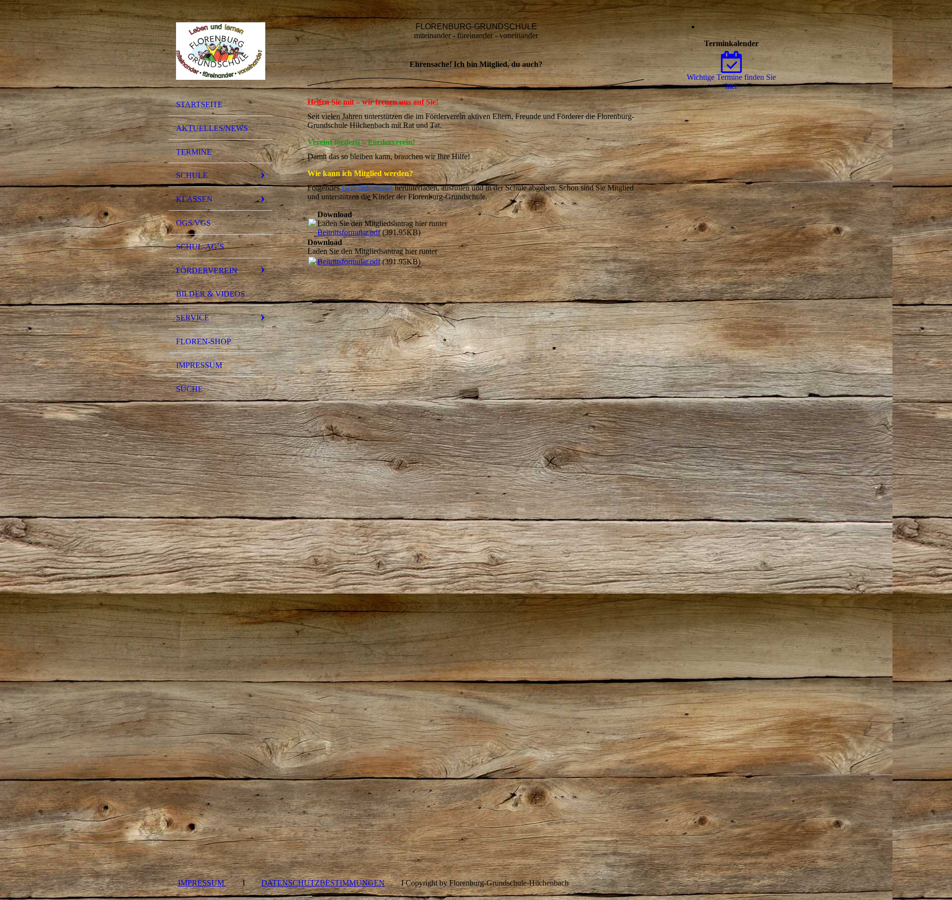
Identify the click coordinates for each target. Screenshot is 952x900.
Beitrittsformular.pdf (348, 232)
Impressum (199, 365)
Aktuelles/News (212, 128)
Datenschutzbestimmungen (323, 883)
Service (192, 317)
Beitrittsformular (367, 187)
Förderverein (207, 270)
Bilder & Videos (210, 294)
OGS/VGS (193, 223)
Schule (192, 175)
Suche (189, 389)
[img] (220, 51)
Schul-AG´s (200, 246)
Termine (194, 152)
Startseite (199, 104)
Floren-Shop (203, 341)
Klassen (194, 199)
